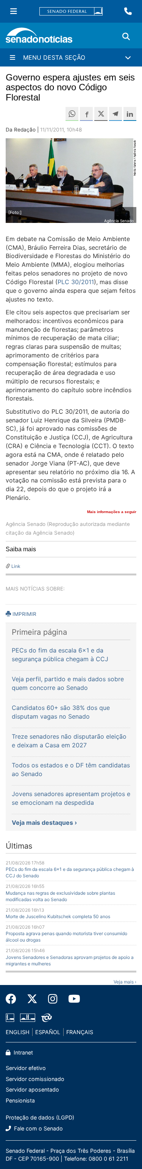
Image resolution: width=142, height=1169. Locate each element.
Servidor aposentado (32, 1089)
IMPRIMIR (23, 614)
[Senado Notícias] (39, 38)
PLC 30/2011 (76, 282)
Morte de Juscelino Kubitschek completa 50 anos (58, 916)
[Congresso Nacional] (28, 1017)
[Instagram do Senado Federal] (53, 999)
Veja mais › (125, 982)
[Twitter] (32, 999)
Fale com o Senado (37, 1128)
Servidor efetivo (26, 1068)
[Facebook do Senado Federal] (14, 999)
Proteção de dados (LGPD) (40, 1117)
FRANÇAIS (79, 1032)
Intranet (22, 1052)
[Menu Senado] (13, 11)
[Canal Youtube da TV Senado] (71, 999)
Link (15, 566)
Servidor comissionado (35, 1079)
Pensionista (20, 1100)
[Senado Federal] (71, 11)
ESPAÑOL (47, 1032)
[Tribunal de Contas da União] (46, 1017)
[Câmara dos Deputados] (10, 1017)
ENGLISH (18, 1032)
